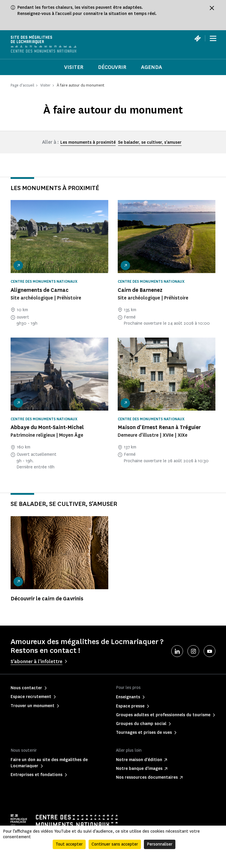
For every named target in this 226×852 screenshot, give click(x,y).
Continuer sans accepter (115, 844)
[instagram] (193, 651)
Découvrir (112, 67)
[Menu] (213, 38)
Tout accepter (69, 844)
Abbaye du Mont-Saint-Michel (47, 427)
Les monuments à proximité (88, 142)
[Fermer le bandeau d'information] (211, 7)
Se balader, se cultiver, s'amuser (150, 142)
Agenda (151, 67)
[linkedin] (177, 651)
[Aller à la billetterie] (197, 38)
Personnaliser (159, 844)
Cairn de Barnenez (140, 290)
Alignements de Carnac (40, 290)
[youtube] (209, 651)
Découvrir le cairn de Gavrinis (47, 598)
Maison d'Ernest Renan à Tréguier (159, 427)
